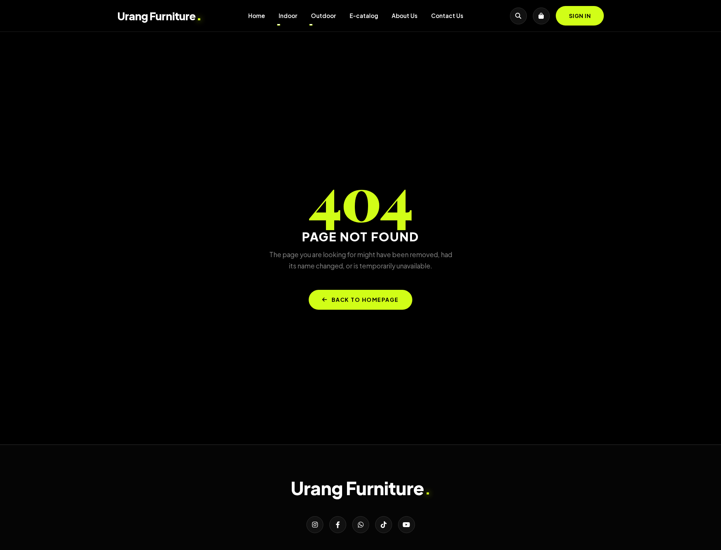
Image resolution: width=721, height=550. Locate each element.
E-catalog (364, 15)
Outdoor (323, 15)
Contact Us (447, 15)
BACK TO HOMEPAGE (365, 299)
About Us (405, 15)
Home (256, 15)
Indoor (288, 15)
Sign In (580, 15)
